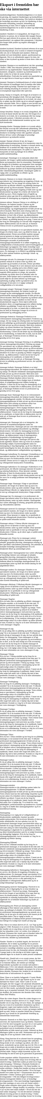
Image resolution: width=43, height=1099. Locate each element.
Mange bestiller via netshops (24, 1087)
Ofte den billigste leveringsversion (26, 1077)
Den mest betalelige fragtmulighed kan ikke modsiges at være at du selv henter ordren (20, 1082)
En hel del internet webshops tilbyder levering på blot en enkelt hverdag (20, 1093)
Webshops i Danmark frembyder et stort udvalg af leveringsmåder (20, 1065)
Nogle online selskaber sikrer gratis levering (16, 1085)
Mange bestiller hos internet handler (14, 1070)
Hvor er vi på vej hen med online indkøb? (21, 1088)
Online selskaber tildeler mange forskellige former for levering (20, 1095)
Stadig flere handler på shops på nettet (28, 1068)
